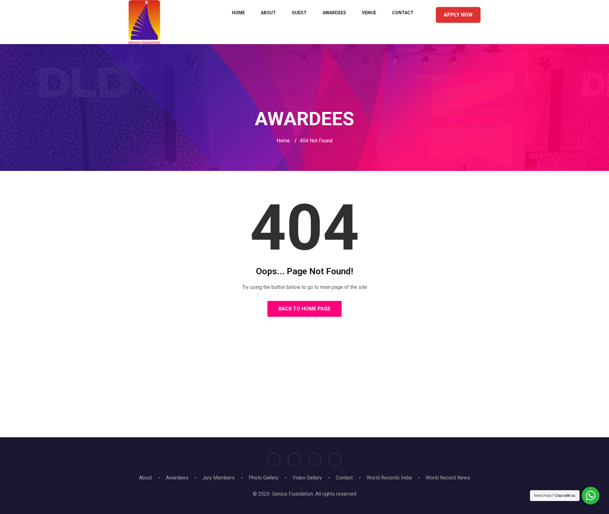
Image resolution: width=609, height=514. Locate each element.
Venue (369, 12)
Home (238, 12)
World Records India (389, 478)
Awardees (334, 12)
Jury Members (218, 478)
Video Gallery (307, 478)
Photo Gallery (263, 478)
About (268, 12)
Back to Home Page (304, 309)
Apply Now (458, 15)
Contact (403, 12)
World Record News (448, 478)
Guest (299, 12)
